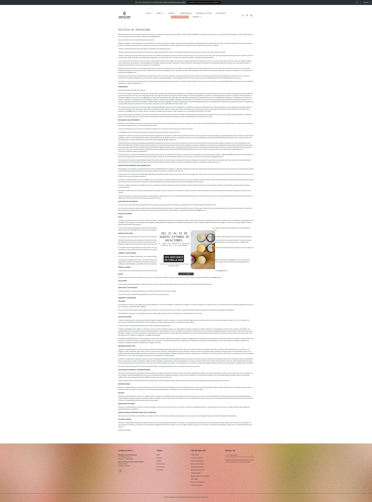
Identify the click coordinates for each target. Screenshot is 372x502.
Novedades (159, 470)
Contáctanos (195, 455)
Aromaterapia (160, 464)
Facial (158, 455)
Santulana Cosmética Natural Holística (180, 497)
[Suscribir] (251, 455)
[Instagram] (357, 2)
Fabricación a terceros (197, 470)
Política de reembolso (197, 464)
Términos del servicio (197, 467)
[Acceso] (247, 15)
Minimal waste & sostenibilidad (200, 476)
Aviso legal (194, 479)
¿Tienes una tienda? (197, 458)
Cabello (158, 461)
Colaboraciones (195, 473)
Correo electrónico (232, 455)
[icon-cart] (251, 15)
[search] (243, 15)
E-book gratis (160, 467)
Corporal (159, 458)
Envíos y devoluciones (197, 461)
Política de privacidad (197, 482)
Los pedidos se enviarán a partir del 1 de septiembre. (204, 2)
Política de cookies (196, 485)
